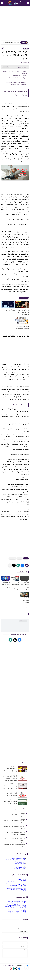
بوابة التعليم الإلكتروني (20, 863)
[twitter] (15, 640)
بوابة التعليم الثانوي (20, 867)
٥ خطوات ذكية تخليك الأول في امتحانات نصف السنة (6, 585)
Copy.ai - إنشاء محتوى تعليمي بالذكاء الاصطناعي (15, 906)
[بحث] (2, 3)
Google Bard (23, 880)
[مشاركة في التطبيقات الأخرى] (10, 565)
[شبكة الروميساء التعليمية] (15, 3)
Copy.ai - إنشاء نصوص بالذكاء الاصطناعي (16, 888)
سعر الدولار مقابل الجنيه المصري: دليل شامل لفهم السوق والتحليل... (25, 603)
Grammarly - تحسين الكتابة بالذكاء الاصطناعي (16, 887)
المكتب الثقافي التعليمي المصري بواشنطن (15, 859)
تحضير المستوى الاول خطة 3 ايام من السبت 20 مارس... (14, 845)
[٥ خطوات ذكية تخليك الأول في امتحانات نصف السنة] (5, 578)
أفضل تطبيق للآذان (10, 310)
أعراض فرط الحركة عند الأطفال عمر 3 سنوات (16, 82)
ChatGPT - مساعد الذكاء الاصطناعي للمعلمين (16, 901)
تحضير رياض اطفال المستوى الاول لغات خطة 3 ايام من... (14, 821)
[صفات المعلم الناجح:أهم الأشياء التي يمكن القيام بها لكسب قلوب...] (22, 320)
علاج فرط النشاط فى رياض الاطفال (18, 84)
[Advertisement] (15, 24)
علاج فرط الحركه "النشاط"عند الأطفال (17, 78)
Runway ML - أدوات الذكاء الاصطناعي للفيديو (16, 883)
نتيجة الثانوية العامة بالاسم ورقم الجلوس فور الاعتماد (10, 802)
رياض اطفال (12, 558)
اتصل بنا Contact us (22, 928)
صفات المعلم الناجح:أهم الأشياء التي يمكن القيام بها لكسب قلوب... (22, 328)
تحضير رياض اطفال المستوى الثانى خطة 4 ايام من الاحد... (14, 827)
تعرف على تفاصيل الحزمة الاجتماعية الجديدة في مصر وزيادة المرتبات (15, 586)
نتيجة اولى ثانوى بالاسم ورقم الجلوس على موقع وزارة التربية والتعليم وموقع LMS (10, 778)
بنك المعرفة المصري (20, 861)
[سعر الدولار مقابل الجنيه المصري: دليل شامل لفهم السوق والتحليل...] (24, 594)
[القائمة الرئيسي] (28, 3)
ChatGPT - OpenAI (22, 879)
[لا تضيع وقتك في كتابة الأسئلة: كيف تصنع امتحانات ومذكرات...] (24, 578)
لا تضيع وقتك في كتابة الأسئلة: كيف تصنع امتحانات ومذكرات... (10, 42)
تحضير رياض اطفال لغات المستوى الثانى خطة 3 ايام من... (14, 815)
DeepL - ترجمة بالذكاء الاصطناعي (19, 884)
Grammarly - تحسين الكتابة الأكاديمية (17, 905)
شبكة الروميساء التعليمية (8, 965)
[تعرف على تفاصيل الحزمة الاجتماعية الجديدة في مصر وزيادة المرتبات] (15, 578)
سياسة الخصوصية (22, 933)
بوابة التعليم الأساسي (20, 866)
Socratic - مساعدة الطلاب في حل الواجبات (16, 913)
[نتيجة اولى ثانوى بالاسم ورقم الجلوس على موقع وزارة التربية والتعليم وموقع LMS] (22, 778)
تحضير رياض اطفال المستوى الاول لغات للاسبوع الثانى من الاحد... (15, 833)
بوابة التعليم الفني (21, 862)
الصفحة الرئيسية (22, 923)
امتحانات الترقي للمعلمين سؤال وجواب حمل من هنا (11, 794)
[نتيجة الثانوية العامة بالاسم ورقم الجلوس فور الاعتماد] (22, 802)
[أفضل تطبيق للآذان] (8, 304)
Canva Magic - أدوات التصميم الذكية (18, 885)
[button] (22, 565)
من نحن (24, 926)
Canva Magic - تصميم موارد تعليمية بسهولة (16, 904)
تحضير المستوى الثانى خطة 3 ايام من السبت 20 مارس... (14, 839)
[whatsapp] (10, 640)
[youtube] (11, 968)
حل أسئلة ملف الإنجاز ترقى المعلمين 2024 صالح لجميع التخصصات (10, 770)
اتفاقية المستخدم (22, 931)
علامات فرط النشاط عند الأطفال (18, 75)
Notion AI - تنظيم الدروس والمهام (18, 907)
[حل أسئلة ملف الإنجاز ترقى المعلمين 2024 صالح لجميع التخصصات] (22, 769)
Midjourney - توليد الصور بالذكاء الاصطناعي (16, 882)
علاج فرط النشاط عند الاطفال (19, 80)
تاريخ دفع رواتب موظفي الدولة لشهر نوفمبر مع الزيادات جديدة (23, 312)
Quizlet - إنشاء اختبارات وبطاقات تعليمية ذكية (16, 911)
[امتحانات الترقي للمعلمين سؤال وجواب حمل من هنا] (22, 795)
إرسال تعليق (23, 620)
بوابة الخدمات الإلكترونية (19, 868)
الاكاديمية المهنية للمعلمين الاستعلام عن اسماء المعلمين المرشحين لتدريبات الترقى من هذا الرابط (10, 787)
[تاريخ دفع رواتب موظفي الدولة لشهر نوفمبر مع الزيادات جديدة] (22, 304)
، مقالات (26, 48)
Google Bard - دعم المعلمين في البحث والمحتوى (15, 902)
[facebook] (19, 640)
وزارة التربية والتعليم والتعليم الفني (17, 858)
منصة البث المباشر (20, 864)
